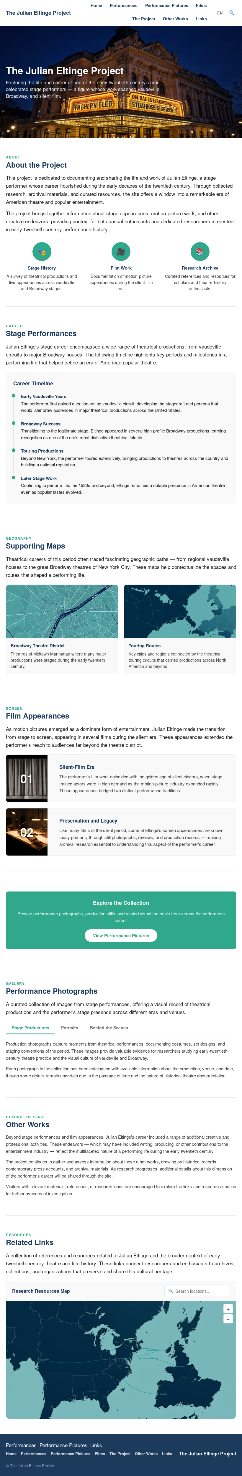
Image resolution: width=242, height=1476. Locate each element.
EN (220, 13)
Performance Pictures (166, 5)
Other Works (175, 19)
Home (96, 5)
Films (201, 5)
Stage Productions (30, 1028)
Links (201, 19)
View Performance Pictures (121, 935)
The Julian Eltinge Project (38, 12)
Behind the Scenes (109, 1028)
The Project (143, 19)
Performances (124, 5)
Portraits (69, 1028)
